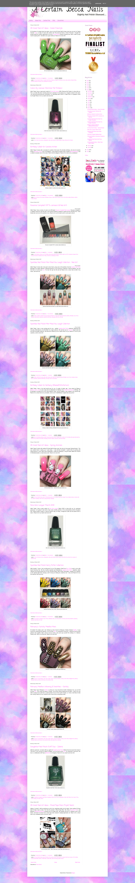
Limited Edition (58, 140)
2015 (87, 151)
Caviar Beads (40, 678)
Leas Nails (68, 568)
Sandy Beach (36, 317)
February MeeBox (57, 678)
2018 (87, 87)
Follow (86, 155)
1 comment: (50, 375)
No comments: (50, 195)
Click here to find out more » (36, 74)
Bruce (55, 437)
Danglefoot (36, 797)
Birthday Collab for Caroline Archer (43, 146)
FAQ (54, 20)
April (89, 105)
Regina (35, 798)
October (89, 95)
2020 (87, 84)
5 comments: (50, 252)
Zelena (42, 798)
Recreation (41, 438)
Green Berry (65, 197)
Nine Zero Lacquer (53, 508)
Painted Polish (56, 34)
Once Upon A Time (74, 797)
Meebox (72, 197)
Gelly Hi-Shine (57, 197)
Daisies (37, 254)
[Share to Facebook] (60, 78)
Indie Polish (68, 797)
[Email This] (55, 78)
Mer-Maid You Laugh (53, 315)
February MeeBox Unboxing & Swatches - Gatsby (49, 686)
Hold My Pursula (43, 315)
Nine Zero (66, 557)
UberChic (57, 317)
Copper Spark (50, 678)
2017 (87, 89)
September (90, 96)
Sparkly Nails (50, 679)
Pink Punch (42, 498)
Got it (104, 3)
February (90, 145)
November (90, 93)
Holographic (46, 140)
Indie (66, 80)
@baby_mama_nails (35, 389)
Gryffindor (41, 618)
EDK (60, 437)
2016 (87, 149)
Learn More (98, 3)
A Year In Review (37, 557)
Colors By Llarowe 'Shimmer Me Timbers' (46, 88)
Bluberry (42, 437)
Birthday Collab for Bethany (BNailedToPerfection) (49, 385)
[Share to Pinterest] (61, 78)
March (57, 557)
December (90, 91)
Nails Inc (64, 254)
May (89, 104)
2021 (87, 82)
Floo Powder (36, 618)
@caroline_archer (38, 151)
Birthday (46, 197)
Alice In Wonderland (46, 497)
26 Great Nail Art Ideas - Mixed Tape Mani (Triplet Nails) (52, 805)
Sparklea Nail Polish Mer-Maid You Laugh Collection (50, 323)
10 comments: (50, 616)
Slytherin (71, 618)
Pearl (47, 679)
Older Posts (77, 862)
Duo (55, 797)
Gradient (38, 315)
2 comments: (50, 495)
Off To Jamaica (69, 254)
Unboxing (59, 739)
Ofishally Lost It (73, 315)
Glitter (35, 315)
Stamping (53, 255)
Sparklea (41, 317)
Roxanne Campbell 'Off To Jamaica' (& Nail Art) (48, 205)
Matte (70, 197)
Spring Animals (47, 498)
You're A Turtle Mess (53, 378)
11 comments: (50, 138)
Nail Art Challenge (36, 498)
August (89, 98)
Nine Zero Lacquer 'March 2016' (42, 505)
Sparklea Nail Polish (75, 267)
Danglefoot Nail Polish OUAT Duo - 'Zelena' (46, 746)
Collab (58, 437)
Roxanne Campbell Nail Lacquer (63, 210)
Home (31, 20)
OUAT (32, 798)
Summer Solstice (51, 438)
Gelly (53, 197)
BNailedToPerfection (68, 389)
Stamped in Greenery (48, 81)
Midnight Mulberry (34, 679)
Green (64, 80)
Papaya (35, 198)
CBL (35, 140)
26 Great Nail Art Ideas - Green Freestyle (46, 28)
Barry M (35, 197)
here (36, 32)
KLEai (70, 330)
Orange (73, 254)
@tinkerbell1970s (74, 151)
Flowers (50, 197)
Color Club (45, 678)
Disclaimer (61, 20)
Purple (63, 140)
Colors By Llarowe (55, 91)
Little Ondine (66, 678)
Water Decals (61, 858)
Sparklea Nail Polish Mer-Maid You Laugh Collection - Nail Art (54, 262)
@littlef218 (47, 752)
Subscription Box (53, 739)
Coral (35, 254)
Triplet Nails (49, 858)
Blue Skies (51, 437)
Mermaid (59, 315)
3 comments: (50, 736)
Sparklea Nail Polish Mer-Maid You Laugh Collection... (94, 119)
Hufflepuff (50, 618)
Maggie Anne (71, 678)
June (89, 102)
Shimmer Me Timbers (69, 140)
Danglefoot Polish (50, 797)
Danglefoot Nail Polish (58, 750)
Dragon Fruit (64, 497)
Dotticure (53, 80)
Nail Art (69, 80)
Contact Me (46, 20)
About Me (38, 20)
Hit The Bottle (45, 254)
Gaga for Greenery (58, 80)
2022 (87, 80)
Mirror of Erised (62, 618)
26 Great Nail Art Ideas (38, 80)
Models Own (33, 438)
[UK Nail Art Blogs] (93, 73)
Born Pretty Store (57, 857)
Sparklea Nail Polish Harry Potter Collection (47, 565)
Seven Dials (44, 255)
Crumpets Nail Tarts (47, 80)
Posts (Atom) (39, 864)
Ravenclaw (68, 618)
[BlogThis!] (57, 78)
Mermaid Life (63, 315)
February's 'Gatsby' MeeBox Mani (43, 626)
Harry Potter (45, 618)
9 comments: (50, 855)
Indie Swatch (53, 140)
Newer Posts (33, 862)
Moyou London (59, 254)
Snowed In (49, 255)
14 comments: (50, 78)
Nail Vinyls (43, 679)
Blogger (73, 872)
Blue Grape (47, 437)
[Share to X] (58, 78)
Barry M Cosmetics (41, 197)
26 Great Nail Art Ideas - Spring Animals (46, 445)
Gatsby (62, 678)
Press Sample (72, 377)
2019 (87, 86)
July (89, 100)
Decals (70, 857)
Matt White (36, 858)
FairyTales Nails (74, 810)
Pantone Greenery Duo (39, 81)
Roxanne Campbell (37, 255)
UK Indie (57, 255)
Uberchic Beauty (62, 438)
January (89, 147)
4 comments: (50, 795)
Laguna (32, 858)
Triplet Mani (44, 858)
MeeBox (75, 630)
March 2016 (61, 557)
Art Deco (35, 678)
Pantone (32, 81)
